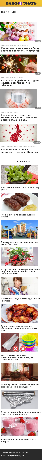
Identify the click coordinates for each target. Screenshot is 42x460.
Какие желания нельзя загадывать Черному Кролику (19, 150)
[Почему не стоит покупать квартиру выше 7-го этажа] (21, 230)
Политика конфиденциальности (14, 452)
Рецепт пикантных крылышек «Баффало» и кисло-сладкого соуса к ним (20, 328)
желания (13, 45)
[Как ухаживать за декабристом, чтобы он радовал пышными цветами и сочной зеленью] (21, 257)
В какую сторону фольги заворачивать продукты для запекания (21, 413)
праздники (31, 146)
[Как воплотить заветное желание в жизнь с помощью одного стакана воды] (21, 99)
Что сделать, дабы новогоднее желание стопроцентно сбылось (20, 83)
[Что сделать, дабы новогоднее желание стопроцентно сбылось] (21, 65)
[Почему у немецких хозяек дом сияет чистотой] (21, 287)
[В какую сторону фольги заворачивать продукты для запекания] (21, 400)
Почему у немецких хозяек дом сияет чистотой (20, 300)
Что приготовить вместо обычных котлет (18, 216)
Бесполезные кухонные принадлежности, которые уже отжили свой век (17, 358)
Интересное (5, 45)
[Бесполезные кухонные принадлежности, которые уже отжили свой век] (21, 343)
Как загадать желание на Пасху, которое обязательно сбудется (20, 49)
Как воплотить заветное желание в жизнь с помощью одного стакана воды (19, 117)
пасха (19, 45)
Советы (3, 112)
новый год (20, 77)
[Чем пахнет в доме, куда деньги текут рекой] (21, 175)
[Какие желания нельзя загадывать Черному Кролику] (21, 134)
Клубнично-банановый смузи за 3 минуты (18, 441)
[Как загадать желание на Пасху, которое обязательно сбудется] (21, 33)
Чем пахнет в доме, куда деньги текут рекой (20, 189)
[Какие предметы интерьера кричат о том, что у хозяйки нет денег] (21, 373)
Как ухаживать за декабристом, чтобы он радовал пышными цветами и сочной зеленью (20, 272)
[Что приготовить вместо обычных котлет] (21, 203)
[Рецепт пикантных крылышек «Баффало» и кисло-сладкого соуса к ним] (21, 314)
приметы (25, 45)
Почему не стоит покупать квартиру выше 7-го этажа (19, 243)
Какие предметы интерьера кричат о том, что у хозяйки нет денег (20, 386)
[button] (2, 3)
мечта (16, 112)
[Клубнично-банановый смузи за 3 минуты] (21, 427)
